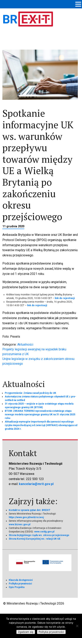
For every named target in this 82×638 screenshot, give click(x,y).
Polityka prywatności (20, 583)
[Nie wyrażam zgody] (77, 626)
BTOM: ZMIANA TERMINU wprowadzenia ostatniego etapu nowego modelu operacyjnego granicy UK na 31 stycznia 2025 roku (40, 414)
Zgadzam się (25, 631)
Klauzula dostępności (21, 580)
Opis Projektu (16, 587)
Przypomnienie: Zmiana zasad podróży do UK (30, 393)
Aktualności (25, 344)
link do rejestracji (65, 298)
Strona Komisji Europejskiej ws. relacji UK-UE (34, 538)
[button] (78, 4)
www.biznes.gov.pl (19, 524)
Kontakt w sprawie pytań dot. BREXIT (29, 510)
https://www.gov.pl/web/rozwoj (26, 517)
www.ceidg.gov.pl (44, 531)
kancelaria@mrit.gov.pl (36, 484)
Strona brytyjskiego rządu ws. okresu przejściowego (39, 535)
